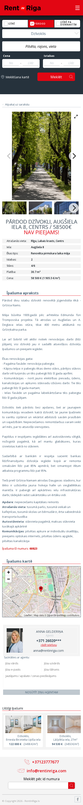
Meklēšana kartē (17, 77)
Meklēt (56, 77)
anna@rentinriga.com (48, 650)
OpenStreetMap (56, 615)
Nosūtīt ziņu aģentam (41, 692)
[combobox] (41, 33)
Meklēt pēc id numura (41, 778)
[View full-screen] (76, 116)
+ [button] (8, 572)
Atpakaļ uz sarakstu (17, 104)
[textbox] (41, 46)
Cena (6, 56)
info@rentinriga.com (46, 770)
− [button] (8, 579)
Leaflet (28, 615)
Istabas (49, 56)
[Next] (74, 156)
